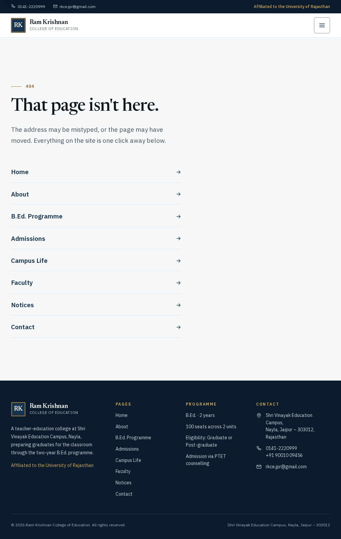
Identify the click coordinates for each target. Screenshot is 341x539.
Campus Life (29, 260)
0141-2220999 (31, 6)
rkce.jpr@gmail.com (78, 6)
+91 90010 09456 (284, 455)
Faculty (22, 283)
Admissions (28, 238)
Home (20, 172)
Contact (23, 327)
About (20, 194)
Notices (22, 305)
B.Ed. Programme (37, 216)
